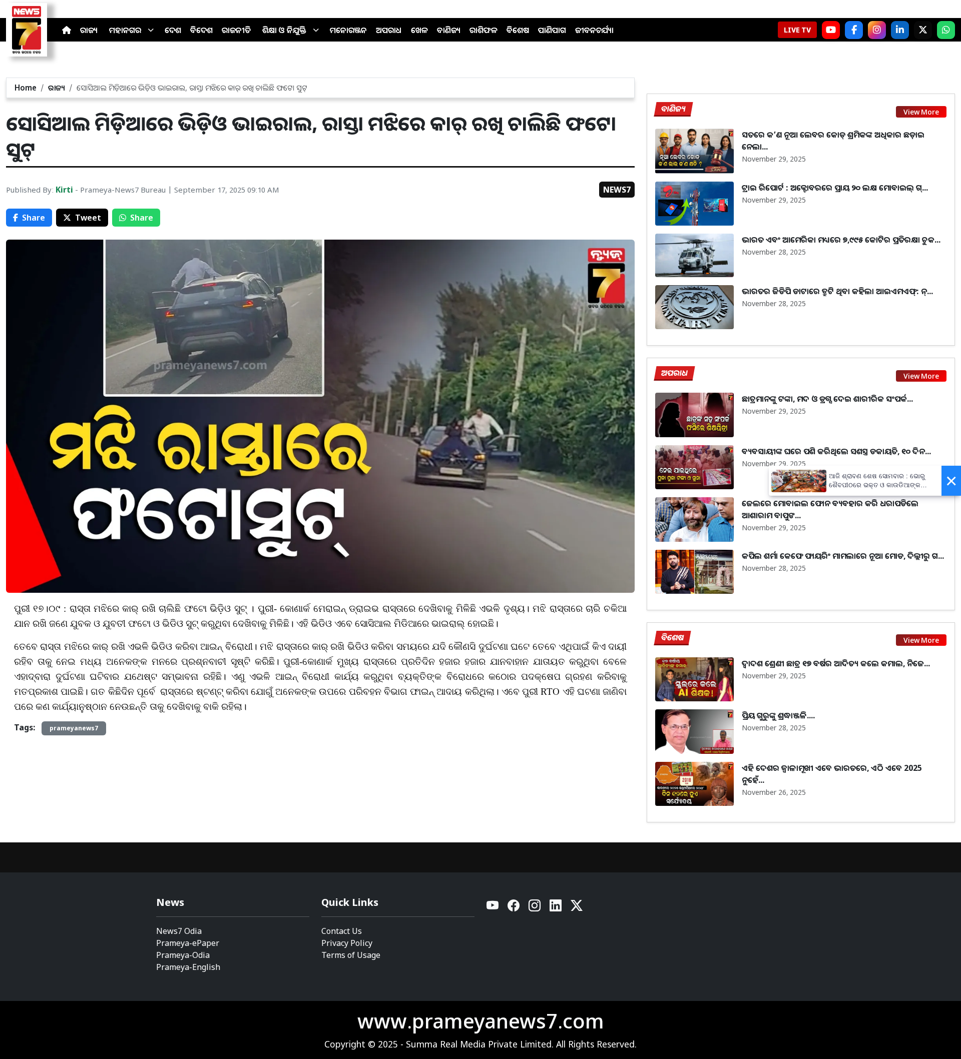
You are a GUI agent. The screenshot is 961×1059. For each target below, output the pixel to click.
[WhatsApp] (946, 30)
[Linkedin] (556, 908)
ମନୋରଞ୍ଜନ (348, 30)
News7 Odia (179, 930)
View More (921, 112)
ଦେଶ (173, 30)
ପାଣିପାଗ (552, 30)
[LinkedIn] (900, 30)
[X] (923, 30)
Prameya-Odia (183, 954)
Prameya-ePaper (187, 942)
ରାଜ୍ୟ (89, 30)
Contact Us (341, 930)
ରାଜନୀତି (236, 30)
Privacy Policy (346, 942)
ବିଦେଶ (201, 30)
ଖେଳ (419, 30)
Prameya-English (188, 966)
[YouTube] (493, 908)
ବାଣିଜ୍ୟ (448, 30)
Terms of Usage (350, 954)
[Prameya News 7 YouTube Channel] (831, 30)
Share (33, 217)
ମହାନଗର (125, 30)
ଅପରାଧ (389, 30)
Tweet (88, 217)
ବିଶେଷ (518, 30)
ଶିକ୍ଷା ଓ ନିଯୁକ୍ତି (284, 30)
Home (26, 88)
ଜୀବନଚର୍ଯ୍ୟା (594, 30)
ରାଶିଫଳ (483, 30)
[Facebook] (854, 30)
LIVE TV (797, 30)
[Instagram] (877, 30)
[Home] (66, 30)
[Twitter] (577, 908)
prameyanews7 (74, 728)
